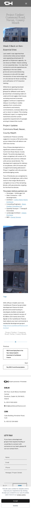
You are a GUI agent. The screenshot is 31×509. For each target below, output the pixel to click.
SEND (20, 485)
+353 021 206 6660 (11, 421)
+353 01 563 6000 (10, 402)
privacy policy (21, 495)
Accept (15, 501)
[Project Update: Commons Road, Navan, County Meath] (15, 34)
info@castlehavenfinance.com (15, 406)
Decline (15, 505)
